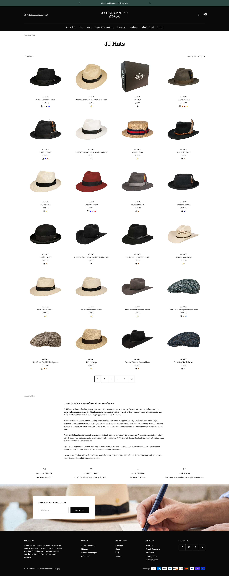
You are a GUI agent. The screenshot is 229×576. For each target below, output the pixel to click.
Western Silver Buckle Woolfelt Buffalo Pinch (91, 257)
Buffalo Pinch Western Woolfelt (137, 310)
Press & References (153, 549)
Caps (89, 27)
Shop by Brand (148, 27)
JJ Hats (45, 97)
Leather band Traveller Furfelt (137, 257)
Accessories (121, 27)
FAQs (118, 552)
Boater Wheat (137, 152)
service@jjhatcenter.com (194, 477)
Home (26, 35)
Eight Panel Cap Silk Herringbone (45, 362)
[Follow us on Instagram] (188, 547)
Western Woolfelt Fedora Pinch (137, 362)
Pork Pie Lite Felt (183, 205)
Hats (81, 27)
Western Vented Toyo (183, 257)
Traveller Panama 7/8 (45, 310)
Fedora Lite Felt (184, 100)
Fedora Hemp (91, 362)
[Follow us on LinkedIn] (202, 547)
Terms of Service (152, 560)
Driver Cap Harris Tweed (183, 362)
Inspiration (134, 27)
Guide (118, 549)
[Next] (131, 379)
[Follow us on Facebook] (182, 547)
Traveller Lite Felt (137, 205)
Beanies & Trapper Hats (104, 27)
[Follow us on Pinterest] (195, 547)
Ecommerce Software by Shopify (49, 569)
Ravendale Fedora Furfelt (45, 100)
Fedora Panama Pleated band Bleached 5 (91, 152)
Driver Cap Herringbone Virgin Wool (183, 310)
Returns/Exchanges (89, 552)
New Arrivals (71, 27)
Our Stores (150, 552)
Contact (160, 27)
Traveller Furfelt (91, 205)
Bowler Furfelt (45, 257)
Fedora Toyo (45, 205)
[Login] (199, 15)
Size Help (119, 545)
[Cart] (204, 15)
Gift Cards (85, 556)
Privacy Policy (151, 556)
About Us (149, 545)
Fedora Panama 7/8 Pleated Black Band (91, 100)
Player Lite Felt (45, 152)
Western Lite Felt (183, 152)
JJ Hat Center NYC (88, 545)
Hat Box (137, 100)
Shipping (84, 549)
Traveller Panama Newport (91, 310)
